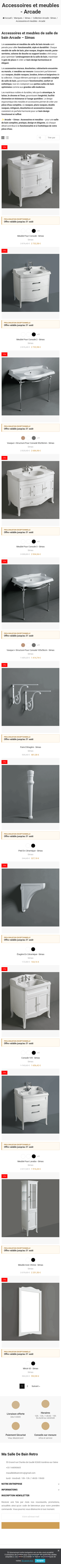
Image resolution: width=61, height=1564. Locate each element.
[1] (30, 1525)
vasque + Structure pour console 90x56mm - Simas (30, 443)
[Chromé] (34, 438)
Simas (30, 239)
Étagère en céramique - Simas (30, 954)
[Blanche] (23, 231)
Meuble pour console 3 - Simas (30, 546)
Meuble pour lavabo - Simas (30, 1161)
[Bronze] (23, 438)
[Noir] (33, 846)
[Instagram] (36, 1534)
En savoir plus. (27, 1561)
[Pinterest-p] (30, 1534)
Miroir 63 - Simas (30, 1368)
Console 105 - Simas (30, 1058)
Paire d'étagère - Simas (30, 747)
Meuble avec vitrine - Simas (30, 1265)
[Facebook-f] (24, 1534)
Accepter (40, 1561)
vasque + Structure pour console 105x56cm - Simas (30, 650)
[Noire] (34, 231)
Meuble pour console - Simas (30, 236)
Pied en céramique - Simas (30, 851)
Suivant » (36, 1386)
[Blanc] (28, 231)
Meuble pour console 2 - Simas (30, 339)
